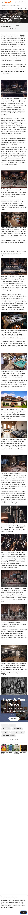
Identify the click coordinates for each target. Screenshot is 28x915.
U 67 (7, 527)
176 (10, 203)
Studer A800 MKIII (6, 160)
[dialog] (14, 905)
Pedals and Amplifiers (18, 8)
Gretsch (14, 624)
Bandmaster (4, 592)
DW (20, 624)
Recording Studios (17, 732)
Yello (23, 142)
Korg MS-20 (9, 633)
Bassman (24, 590)
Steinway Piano (21, 240)
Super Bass (16, 594)
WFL (18, 624)
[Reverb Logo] (7, 2)
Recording (17, 728)
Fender (6, 554)
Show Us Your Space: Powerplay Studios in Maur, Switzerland (13, 18)
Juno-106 (3, 635)
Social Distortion (16, 558)
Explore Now (14, 718)
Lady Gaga (4, 140)
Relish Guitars (13, 567)
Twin (12, 590)
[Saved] (22, 2)
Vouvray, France (20, 46)
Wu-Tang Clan (19, 140)
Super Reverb (17, 590)
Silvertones (12, 561)
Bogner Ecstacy (5, 597)
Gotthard (14, 144)
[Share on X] (14, 28)
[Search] (25, 5)
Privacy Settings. (8, 907)
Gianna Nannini (5, 144)
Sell (17, 1)
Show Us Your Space (9, 735)
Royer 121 (9, 529)
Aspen (5, 46)
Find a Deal (4, 8)
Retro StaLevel (5, 203)
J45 (24, 554)
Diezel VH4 (14, 597)
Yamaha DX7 (8, 637)
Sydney (11, 46)
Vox (20, 594)
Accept (23, 912)
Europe (17, 120)
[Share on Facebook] (12, 28)
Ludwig (9, 624)
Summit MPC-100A (17, 203)
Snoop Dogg (8, 142)
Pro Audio (6, 728)
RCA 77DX (15, 529)
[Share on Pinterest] (16, 28)
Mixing (5, 732)
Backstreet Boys (17, 142)
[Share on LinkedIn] (10, 28)
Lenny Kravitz (11, 140)
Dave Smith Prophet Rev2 (13, 635)
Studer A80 (10, 307)
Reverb (17, 25)
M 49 (10, 527)
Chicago (23, 44)
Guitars (10, 8)
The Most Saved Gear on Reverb (6, 753)
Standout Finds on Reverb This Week (20, 753)
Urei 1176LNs (12, 201)
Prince (14, 147)
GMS (23, 624)
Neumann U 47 (21, 526)
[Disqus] (14, 775)
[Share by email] (17, 28)
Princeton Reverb (14, 592)
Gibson (12, 554)
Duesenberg (4, 565)
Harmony (11, 560)
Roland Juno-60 (17, 633)
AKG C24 (14, 527)
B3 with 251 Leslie (12, 242)
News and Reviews (6, 26)
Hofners (17, 561)
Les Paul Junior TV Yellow (17, 556)
